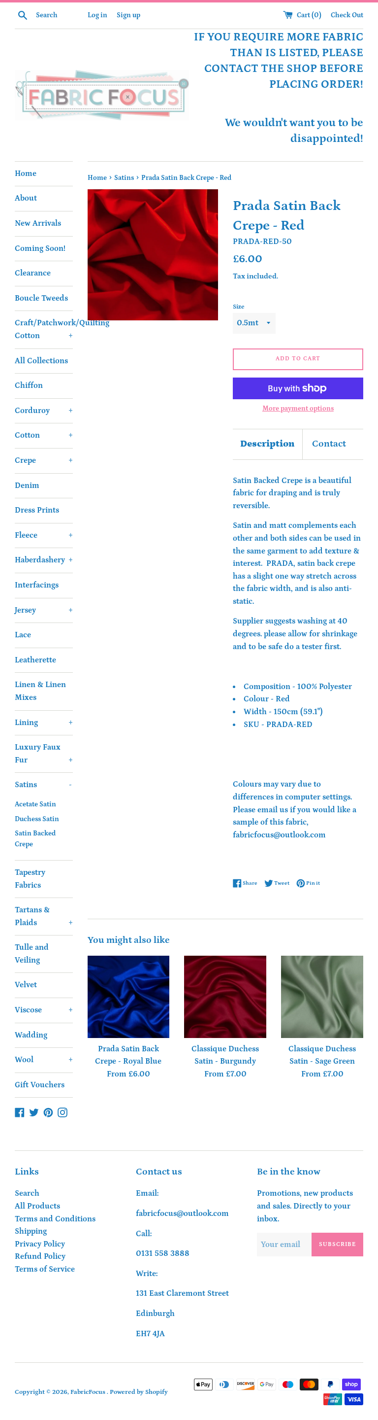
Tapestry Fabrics (30, 879)
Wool (44, 1059)
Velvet (26, 984)
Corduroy (44, 410)
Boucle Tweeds (41, 298)
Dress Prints (37, 510)
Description (267, 444)
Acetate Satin (35, 804)
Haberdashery (44, 559)
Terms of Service (45, 1269)
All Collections (41, 360)
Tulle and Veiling (32, 954)
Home (25, 173)
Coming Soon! (40, 248)
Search (27, 1193)
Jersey (44, 610)
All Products (37, 1206)
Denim (27, 485)
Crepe (44, 460)
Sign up (128, 15)
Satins (43, 784)
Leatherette (35, 660)
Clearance (33, 273)
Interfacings (37, 585)
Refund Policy (40, 1256)
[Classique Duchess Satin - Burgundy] (225, 997)
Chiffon (29, 385)
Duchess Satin (37, 819)
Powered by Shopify (139, 1391)
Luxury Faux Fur (44, 753)
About (26, 198)
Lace (23, 634)
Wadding (31, 1035)
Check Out (347, 15)
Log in (97, 15)
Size (239, 306)
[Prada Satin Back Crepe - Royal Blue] (129, 997)
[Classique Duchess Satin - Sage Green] (322, 997)
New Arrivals (38, 223)
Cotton (44, 435)
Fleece (44, 535)
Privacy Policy (40, 1244)
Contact (329, 444)
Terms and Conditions (55, 1218)
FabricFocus (88, 1391)
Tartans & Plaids (44, 916)
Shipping (31, 1231)
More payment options (298, 409)
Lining (44, 722)
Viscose (44, 1009)
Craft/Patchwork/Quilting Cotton (44, 329)
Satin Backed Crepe (35, 839)
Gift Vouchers (39, 1084)
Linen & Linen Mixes (40, 691)
